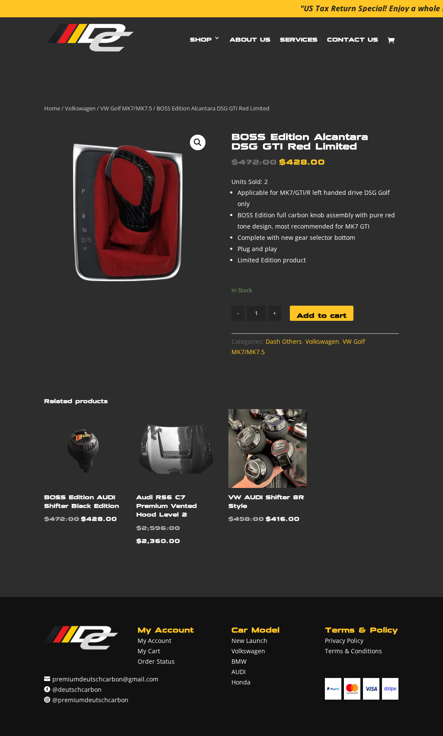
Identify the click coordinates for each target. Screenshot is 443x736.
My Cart (149, 651)
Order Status (156, 661)
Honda (240, 682)
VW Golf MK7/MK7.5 (126, 108)
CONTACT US (352, 37)
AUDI (238, 672)
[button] (197, 142)
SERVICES (299, 37)
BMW (239, 661)
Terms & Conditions (353, 651)
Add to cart (322, 313)
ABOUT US (250, 37)
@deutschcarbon (77, 689)
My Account (154, 640)
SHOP (201, 37)
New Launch (249, 640)
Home (52, 108)
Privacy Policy (344, 640)
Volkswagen (80, 108)
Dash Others (284, 341)
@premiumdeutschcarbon (90, 700)
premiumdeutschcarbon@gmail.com (105, 679)
